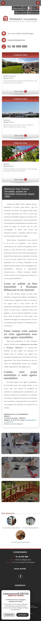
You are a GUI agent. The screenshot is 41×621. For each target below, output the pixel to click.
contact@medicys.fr (30, 420)
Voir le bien (20, 92)
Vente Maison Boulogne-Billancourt (30, 527)
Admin (30, 607)
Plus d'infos (30, 451)
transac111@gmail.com (16, 40)
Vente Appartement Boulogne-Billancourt (20, 542)
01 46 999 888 (17, 46)
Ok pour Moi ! (22, 615)
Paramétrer (9, 615)
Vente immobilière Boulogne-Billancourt (11, 527)
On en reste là (21, 592)
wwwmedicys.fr (8, 422)
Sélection (33, 8)
